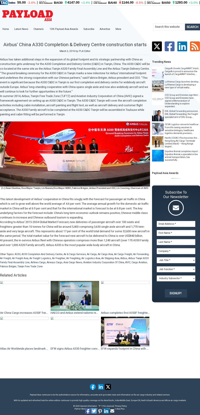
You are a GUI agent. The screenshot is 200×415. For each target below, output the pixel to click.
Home (5, 29)
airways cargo (54, 262)
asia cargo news (72, 262)
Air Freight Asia (20, 258)
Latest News (21, 29)
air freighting (73, 258)
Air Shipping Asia (110, 258)
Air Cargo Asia (105, 254)
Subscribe (88, 29)
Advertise (105, 29)
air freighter (58, 258)
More (118, 29)
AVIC (127, 262)
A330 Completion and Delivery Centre (42, 254)
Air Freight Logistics (40, 258)
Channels (39, 29)
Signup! (176, 293)
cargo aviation (139, 262)
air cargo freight (123, 254)
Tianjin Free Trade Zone (30, 266)
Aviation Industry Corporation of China (103, 262)
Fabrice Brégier (8, 266)
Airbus (123, 258)
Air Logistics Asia (90, 258)
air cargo (92, 254)
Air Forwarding (141, 254)
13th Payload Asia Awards (64, 29)
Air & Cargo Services (75, 254)
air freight (5, 258)
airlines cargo (38, 262)
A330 (17, 254)
